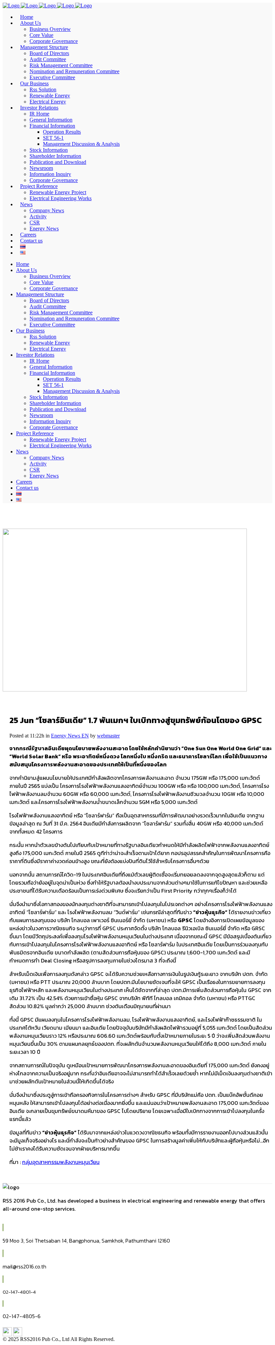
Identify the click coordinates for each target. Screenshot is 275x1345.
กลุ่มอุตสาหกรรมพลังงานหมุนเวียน (61, 1162)
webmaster (108, 735)
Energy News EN (70, 735)
